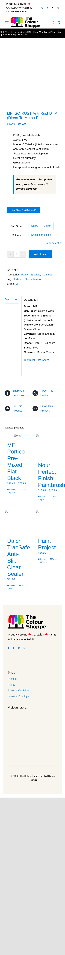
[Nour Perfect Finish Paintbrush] (48, 446)
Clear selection (53, 243)
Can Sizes (16, 226)
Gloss (28, 279)
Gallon (47, 225)
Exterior (18, 279)
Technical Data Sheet (36, 359)
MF (17, 283)
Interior (37, 279)
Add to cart (40, 254)
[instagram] (58, 8)
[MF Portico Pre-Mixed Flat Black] (17, 436)
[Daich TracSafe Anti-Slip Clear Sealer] (17, 522)
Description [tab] (11, 299)
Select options (12, 491)
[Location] (42, 8)
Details (24, 490)
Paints (25, 274)
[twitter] (52, 8)
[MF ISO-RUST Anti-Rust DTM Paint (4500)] (32, 75)
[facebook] (47, 8)
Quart (34, 225)
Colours (16, 235)
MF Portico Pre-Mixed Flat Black (16, 461)
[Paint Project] (48, 522)
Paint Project (47, 544)
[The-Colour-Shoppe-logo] (25, 18)
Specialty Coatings (41, 274)
